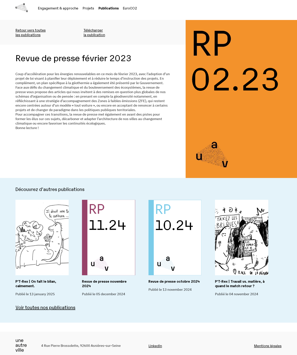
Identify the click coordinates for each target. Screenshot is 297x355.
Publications (109, 8)
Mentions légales (268, 345)
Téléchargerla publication (94, 32)
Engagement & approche (58, 8)
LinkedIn (155, 345)
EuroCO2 (130, 8)
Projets (88, 8)
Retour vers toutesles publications (30, 32)
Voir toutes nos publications (45, 307)
